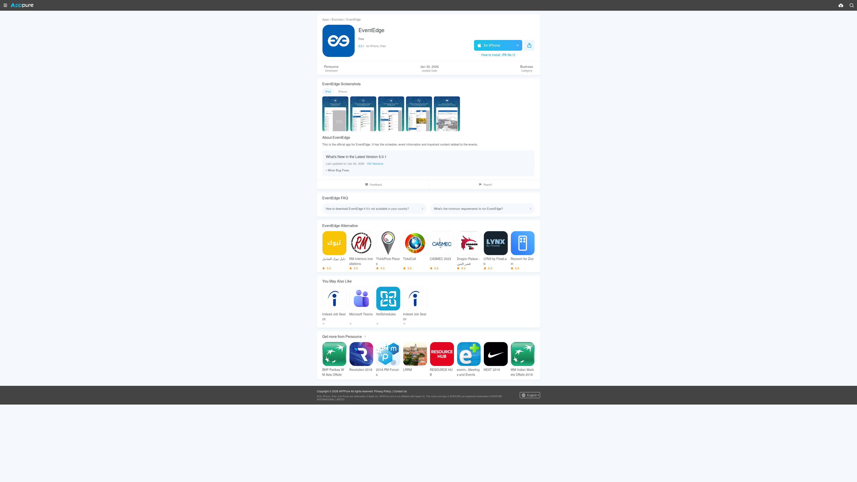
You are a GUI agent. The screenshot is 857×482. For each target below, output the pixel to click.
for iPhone (492, 45)
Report (487, 184)
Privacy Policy (382, 391)
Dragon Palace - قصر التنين (468, 261)
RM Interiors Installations (361, 261)
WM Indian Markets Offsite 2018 (522, 372)
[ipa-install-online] (841, 5)
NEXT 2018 (492, 369)
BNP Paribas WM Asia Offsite (333, 372)
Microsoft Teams (361, 314)
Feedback (376, 184)
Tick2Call (409, 258)
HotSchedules (386, 314)
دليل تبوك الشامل (333, 258)
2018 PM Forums (387, 372)
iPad (328, 91)
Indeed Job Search (334, 316)
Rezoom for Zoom (522, 261)
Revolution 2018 (360, 369)
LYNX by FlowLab (495, 261)
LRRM (407, 369)
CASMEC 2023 (440, 258)
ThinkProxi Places (388, 261)
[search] (851, 5)
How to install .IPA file (496, 54)
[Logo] (22, 5)
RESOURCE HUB (441, 372)
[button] (5, 5)
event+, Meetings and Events (468, 372)
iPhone (342, 91)
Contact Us (400, 391)
